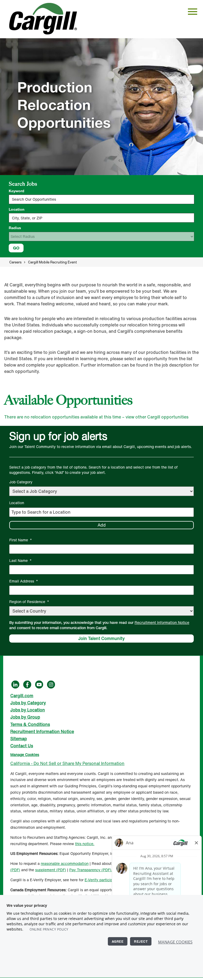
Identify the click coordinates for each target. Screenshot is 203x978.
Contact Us (21, 746)
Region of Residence (29, 601)
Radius (15, 227)
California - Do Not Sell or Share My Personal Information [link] (67, 763)
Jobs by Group (25, 717)
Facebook (27, 684)
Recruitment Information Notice (162, 622)
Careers (15, 262)
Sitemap (18, 738)
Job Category (21, 481)
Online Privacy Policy (49, 929)
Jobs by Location (27, 710)
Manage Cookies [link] (24, 754)
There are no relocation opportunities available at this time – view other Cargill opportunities (96, 417)
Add (102, 525)
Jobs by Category (28, 703)
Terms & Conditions (30, 724)
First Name (20, 539)
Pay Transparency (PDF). (90, 870)
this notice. (84, 843)
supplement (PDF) (50, 870)
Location (16, 209)
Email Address (23, 581)
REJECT (140, 941)
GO (16, 247)
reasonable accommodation (65, 863)
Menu (193, 11)
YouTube (39, 684)
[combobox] (101, 218)
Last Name (20, 560)
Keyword (16, 191)
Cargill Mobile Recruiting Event (52, 262)
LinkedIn (15, 684)
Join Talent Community (101, 638)
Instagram (51, 684)
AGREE (118, 941)
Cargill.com (21, 695)
